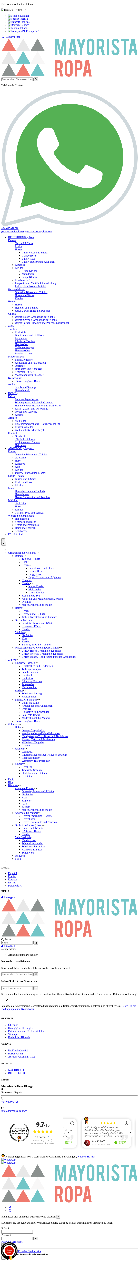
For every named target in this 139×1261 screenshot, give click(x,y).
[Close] (3, 544)
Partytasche (21, 338)
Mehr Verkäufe (23, 837)
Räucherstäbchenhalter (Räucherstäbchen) (37, 423)
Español (24, 15)
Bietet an (13, 785)
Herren (12, 301)
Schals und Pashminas (27, 524)
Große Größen (16, 475)
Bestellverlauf (15, 1053)
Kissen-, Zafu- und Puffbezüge (31, 408)
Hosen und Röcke (24, 295)
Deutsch (24, 24)
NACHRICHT (16, 1070)
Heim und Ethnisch (25, 527)
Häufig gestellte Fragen (20, 1028)
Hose (18, 460)
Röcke (18, 246)
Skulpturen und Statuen (27, 442)
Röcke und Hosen (24, 482)
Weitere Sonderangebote (21, 515)
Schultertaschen (23, 353)
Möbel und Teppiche (26, 411)
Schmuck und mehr (25, 521)
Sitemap (12, 1034)
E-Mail (5, 1228)
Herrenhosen (22, 494)
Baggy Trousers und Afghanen (38, 261)
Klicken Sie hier (86, 1156)
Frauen (12, 451)
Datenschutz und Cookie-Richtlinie (27, 1031)
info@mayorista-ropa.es (14, 1110)
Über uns (13, 1025)
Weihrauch (20, 420)
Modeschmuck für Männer (29, 374)
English (23, 18)
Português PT (33, 31)
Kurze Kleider (29, 270)
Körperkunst (15, 378)
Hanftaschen (21, 344)
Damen (12, 240)
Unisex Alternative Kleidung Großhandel (37, 647)
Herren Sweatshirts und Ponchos (32, 497)
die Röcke (20, 457)
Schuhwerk (21, 531)
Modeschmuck (16, 356)
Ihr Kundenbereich (18, 1050)
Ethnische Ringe (24, 359)
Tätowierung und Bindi (27, 381)
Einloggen (9, 897)
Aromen (12, 417)
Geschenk (20, 436)
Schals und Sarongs (25, 387)
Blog (10, 782)
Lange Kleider (29, 277)
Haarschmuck (22, 390)
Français (24, 21)
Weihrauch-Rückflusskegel (29, 430)
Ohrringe (20, 365)
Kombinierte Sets (24, 280)
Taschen (12, 329)
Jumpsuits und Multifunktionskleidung (35, 283)
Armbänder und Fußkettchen (30, 362)
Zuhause (12, 724)
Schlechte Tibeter (24, 371)
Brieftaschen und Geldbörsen (30, 335)
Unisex (12, 313)
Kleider (19, 267)
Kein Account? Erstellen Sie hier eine (21, 1251)
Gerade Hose (29, 255)
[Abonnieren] (35, 988)
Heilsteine (20, 445)
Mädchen (13, 500)
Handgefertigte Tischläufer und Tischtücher (38, 405)
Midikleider (28, 273)
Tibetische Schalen (25, 439)
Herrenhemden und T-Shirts (30, 491)
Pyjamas (26, 601)
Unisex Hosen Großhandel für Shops (35, 316)
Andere (12, 384)
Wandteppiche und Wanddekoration (34, 402)
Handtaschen (22, 518)
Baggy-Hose (28, 258)
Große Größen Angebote (28, 825)
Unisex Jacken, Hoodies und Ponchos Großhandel (42, 322)
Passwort (6, 1235)
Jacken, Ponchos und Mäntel (30, 286)
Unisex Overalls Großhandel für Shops (36, 319)
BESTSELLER (16, 1073)
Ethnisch (12, 433)
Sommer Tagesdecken (26, 399)
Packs (11, 779)
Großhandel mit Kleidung (22, 552)
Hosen (18, 249)
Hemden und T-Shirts (26, 307)
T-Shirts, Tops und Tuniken (29, 512)
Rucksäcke (21, 332)
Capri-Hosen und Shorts (35, 252)
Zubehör (12, 659)
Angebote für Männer (26, 812)
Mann (11, 488)
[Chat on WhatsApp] (8, 1159)
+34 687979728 (9, 1101)
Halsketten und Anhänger (28, 368)
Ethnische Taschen (25, 341)
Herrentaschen (22, 350)
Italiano (23, 28)
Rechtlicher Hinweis (19, 1037)
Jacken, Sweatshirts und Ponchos (32, 310)
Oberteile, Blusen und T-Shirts (31, 292)
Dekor (11, 396)
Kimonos (20, 264)
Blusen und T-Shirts (25, 479)
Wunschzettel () (13, 36)
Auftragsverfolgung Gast (21, 1056)
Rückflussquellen (24, 426)
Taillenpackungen (24, 347)
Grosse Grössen (16, 289)
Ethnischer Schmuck (26, 699)
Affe (17, 466)
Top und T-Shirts (24, 243)
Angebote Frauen (24, 788)
